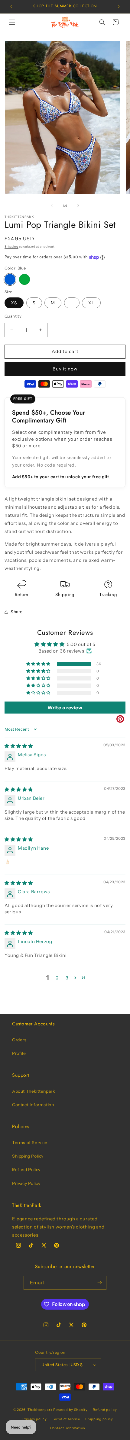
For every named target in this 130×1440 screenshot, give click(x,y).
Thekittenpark (40, 1410)
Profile (19, 1053)
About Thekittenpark (33, 1091)
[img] (19, 746)
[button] (12, 22)
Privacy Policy (26, 1183)
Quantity (13, 316)
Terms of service (66, 1419)
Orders (19, 1040)
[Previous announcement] (11, 6)
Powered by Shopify (70, 1410)
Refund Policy (26, 1169)
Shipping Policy (28, 1156)
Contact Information (33, 1104)
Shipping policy (99, 1419)
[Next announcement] (118, 6)
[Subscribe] (99, 1283)
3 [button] (67, 978)
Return (21, 594)
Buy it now (65, 369)
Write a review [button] (64, 708)
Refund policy (105, 1410)
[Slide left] (51, 205)
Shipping (11, 246)
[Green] (24, 279)
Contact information (67, 1428)
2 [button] (57, 978)
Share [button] (17, 611)
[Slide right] (78, 205)
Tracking (108, 594)
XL (91, 303)
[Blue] (10, 279)
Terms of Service (29, 1142)
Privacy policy (34, 1419)
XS (14, 303)
